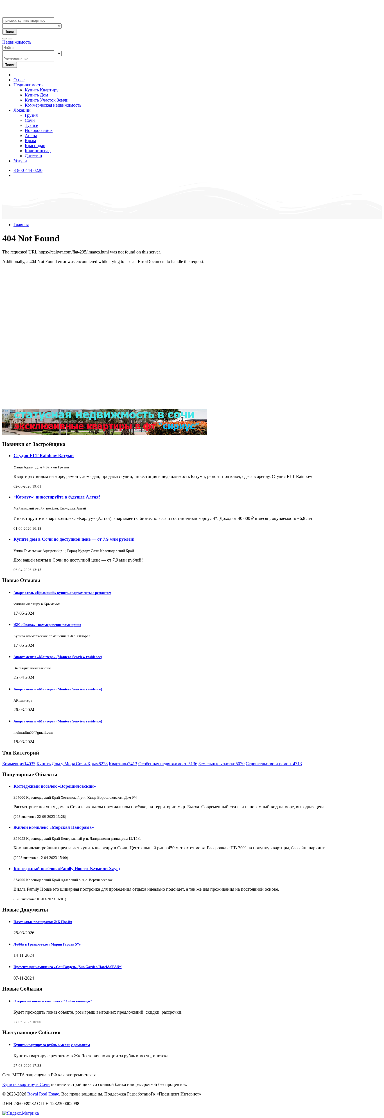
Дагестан (33, 155)
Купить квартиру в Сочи (26, 1084)
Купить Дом (36, 95)
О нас (18, 79)
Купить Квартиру (41, 89)
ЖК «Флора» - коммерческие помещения (47, 625)
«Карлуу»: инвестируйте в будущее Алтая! (56, 497)
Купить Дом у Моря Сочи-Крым (72, 763)
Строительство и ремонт (274, 763)
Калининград (38, 150)
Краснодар (35, 145)
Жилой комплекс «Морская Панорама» (53, 827)
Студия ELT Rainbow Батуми (43, 455)
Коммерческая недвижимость (53, 105)
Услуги (20, 160)
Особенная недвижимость (167, 763)
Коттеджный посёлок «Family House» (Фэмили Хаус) (66, 868)
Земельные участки (221, 763)
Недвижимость (16, 42)
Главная (21, 224)
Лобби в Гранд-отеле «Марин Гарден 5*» (47, 944)
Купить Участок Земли (47, 100)
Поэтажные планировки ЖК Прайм (42, 922)
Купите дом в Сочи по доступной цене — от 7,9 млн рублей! (73, 539)
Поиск (9, 32)
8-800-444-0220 (27, 170)
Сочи (30, 120)
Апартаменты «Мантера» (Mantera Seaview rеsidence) (57, 657)
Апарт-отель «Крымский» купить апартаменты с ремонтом (62, 593)
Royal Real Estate (43, 1094)
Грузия (31, 115)
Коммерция (18, 763)
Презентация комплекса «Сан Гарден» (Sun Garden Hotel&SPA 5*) (67, 967)
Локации (22, 110)
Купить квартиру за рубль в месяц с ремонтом (51, 1045)
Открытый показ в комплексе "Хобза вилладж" (52, 1001)
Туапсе (31, 125)
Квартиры (123, 763)
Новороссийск (39, 130)
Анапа (31, 135)
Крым (30, 140)
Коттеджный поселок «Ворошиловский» (54, 786)
